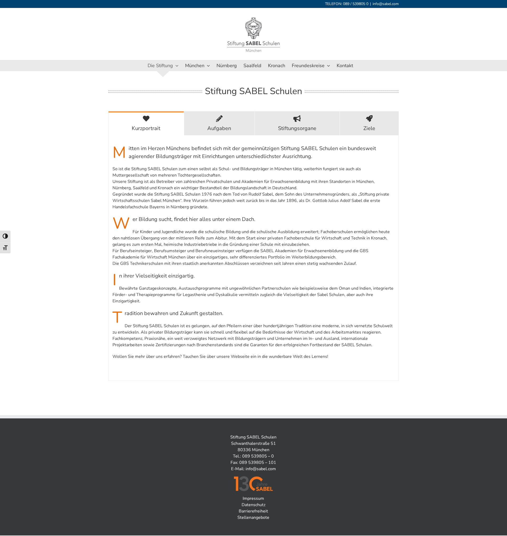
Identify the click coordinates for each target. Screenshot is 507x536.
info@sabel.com (386, 3)
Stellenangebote (253, 517)
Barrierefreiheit (253, 511)
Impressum (253, 498)
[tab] (146, 123)
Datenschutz (253, 505)
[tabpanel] (253, 258)
